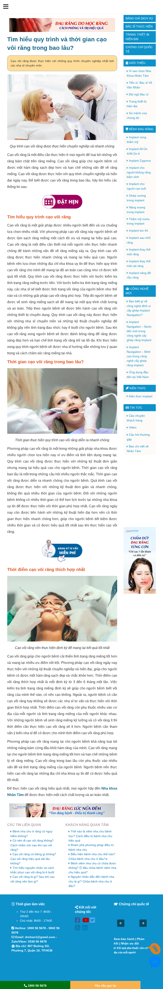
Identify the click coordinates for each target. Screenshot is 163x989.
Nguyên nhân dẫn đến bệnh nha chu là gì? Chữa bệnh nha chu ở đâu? (91, 881)
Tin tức (135, 407)
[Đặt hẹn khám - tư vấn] (62, 201)
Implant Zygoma (140, 160)
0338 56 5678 (37, 941)
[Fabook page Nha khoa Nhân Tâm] (78, 921)
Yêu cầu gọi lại (105, 985)
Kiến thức (137, 388)
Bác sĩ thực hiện (139, 26)
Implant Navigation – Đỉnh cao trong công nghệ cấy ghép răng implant (138, 356)
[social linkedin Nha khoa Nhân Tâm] (86, 928)
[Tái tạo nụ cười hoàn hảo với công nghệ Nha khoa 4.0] (62, 25)
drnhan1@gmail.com (40, 937)
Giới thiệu (136, 63)
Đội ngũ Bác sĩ (138, 94)
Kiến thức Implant (140, 396)
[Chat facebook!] (155, 965)
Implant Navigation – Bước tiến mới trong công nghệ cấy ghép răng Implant (139, 331)
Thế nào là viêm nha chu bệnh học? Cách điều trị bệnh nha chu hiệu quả (90, 836)
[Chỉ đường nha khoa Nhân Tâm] (35, 967)
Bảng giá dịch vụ (139, 18)
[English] (152, 6)
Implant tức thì (138, 230)
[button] (5, 7)
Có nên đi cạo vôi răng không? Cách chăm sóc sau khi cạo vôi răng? (32, 845)
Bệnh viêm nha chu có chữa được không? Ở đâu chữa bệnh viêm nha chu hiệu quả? (92, 868)
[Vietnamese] (157, 6)
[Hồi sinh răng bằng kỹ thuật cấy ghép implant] (62, 810)
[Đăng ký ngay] (62, 550)
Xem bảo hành (124, 939)
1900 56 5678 (36, 928)
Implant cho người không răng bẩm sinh (139, 172)
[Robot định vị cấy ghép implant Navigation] (140, 560)
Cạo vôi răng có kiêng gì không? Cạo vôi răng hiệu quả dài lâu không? (33, 858)
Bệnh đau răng (140, 129)
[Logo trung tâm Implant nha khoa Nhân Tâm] (79, 11)
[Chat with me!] (155, 952)
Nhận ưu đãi (130, 943)
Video (132, 427)
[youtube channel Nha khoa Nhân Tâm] (86, 921)
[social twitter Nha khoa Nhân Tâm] (93, 921)
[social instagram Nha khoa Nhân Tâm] (78, 928)
